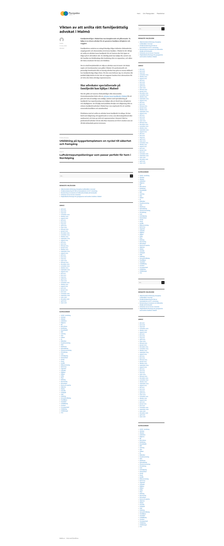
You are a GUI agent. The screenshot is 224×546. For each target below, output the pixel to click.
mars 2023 (64, 260)
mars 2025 (64, 227)
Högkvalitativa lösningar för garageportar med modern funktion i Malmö (81, 196)
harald (61, 43)
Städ (62, 394)
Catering (63, 334)
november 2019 (65, 293)
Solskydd (63, 392)
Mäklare (63, 372)
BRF (62, 332)
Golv (62, 354)
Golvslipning (64, 356)
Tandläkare (64, 400)
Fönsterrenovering (66, 350)
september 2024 (65, 238)
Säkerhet (63, 387)
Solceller (63, 390)
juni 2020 (63, 292)
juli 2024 (63, 242)
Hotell (62, 359)
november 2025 (65, 214)
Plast (62, 378)
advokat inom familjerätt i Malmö (115, 96)
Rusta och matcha (66, 385)
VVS (62, 413)
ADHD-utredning (66, 315)
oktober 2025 (64, 216)
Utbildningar (64, 411)
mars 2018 (64, 297)
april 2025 (63, 225)
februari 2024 (64, 246)
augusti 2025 (64, 218)
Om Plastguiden (148, 13)
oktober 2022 (64, 268)
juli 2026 (63, 209)
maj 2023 (63, 258)
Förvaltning (64, 352)
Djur (62, 335)
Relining (63, 379)
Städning (63, 396)
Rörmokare (64, 383)
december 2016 (65, 299)
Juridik (63, 363)
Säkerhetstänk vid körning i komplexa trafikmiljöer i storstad (78, 189)
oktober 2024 (64, 236)
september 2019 (65, 295)
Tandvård (63, 402)
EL (61, 339)
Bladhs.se (62, 538)
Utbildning (64, 409)
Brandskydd (64, 330)
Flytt (62, 345)
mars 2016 (64, 303)
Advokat (61, 48)
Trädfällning (64, 403)
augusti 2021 (64, 286)
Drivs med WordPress (72, 538)
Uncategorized (65, 407)
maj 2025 (63, 224)
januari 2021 (64, 290)
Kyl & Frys (63, 367)
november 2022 (65, 266)
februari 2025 (64, 229)
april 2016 (63, 301)
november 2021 (65, 282)
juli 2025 (63, 220)
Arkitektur (64, 321)
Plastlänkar (160, 13)
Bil (61, 324)
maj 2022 (63, 277)
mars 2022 (64, 281)
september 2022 (65, 270)
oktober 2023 (64, 249)
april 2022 (63, 279)
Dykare (63, 337)
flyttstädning (64, 348)
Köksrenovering (65, 365)
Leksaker (63, 370)
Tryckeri (63, 405)
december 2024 (65, 233)
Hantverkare (64, 357)
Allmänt (63, 319)
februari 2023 (64, 262)
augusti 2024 (64, 240)
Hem (138, 13)
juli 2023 (63, 255)
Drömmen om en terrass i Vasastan (71, 194)
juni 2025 (63, 222)
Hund (62, 361)
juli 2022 (63, 273)
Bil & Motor (64, 326)
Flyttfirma (64, 346)
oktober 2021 (64, 284)
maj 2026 (63, 213)
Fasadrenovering (65, 343)
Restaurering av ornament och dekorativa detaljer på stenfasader (79, 193)
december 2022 (65, 264)
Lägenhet (63, 368)
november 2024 (65, 235)
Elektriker (63, 341)
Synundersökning (66, 398)
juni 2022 (63, 275)
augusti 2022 (64, 271)
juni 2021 (63, 288)
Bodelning (64, 328)
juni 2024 (63, 244)
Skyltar (63, 389)
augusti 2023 (64, 253)
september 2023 (65, 251)
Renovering (64, 381)
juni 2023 (63, 257)
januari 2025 (64, 231)
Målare (63, 374)
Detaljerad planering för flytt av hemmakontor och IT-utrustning (79, 191)
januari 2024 (64, 247)
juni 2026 (63, 211)
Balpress (63, 323)
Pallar (62, 376)
